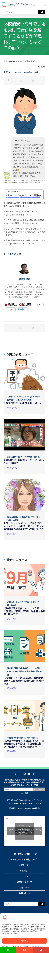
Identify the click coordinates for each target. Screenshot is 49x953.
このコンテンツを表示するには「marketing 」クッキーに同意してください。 (24, 831)
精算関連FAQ (32, 737)
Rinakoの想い (13, 517)
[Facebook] (8, 80)
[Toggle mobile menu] (45, 4)
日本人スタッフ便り (24, 400)
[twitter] (16, 774)
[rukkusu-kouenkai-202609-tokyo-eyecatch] (24, 565)
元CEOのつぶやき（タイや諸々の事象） (23, 72)
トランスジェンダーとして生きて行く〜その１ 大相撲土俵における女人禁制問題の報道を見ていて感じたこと (24, 526)
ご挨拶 (10, 396)
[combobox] (21, 12)
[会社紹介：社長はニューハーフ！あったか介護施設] (24, 420)
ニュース (24, 876)
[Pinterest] (33, 80)
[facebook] (20, 774)
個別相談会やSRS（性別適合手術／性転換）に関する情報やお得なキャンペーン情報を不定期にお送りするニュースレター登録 (24, 782)
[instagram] (25, 774)
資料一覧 (24, 865)
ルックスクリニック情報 (26, 602)
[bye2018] (24, 359)
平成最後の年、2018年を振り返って (23, 402)
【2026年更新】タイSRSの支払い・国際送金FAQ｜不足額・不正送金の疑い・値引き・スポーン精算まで (24, 743)
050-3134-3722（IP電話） (29, 808)
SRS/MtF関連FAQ (14, 668)
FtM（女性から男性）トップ (24, 854)
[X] (20, 80)
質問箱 (24, 871)
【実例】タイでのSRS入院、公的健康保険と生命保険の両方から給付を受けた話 (24, 680)
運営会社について (24, 882)
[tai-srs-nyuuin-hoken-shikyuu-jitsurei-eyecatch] (24, 631)
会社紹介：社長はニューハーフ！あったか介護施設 (24, 461)
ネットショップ (24, 888)
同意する (24, 941)
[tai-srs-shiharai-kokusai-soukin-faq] (24, 701)
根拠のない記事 (14, 254)
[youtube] (29, 774)
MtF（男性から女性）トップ (24, 859)
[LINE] (33, 774)
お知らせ (11, 602)
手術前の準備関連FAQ (16, 737)
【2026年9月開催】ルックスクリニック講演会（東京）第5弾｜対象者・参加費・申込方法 (24, 611)
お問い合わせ (24, 893)
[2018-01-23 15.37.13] (24, 480)
